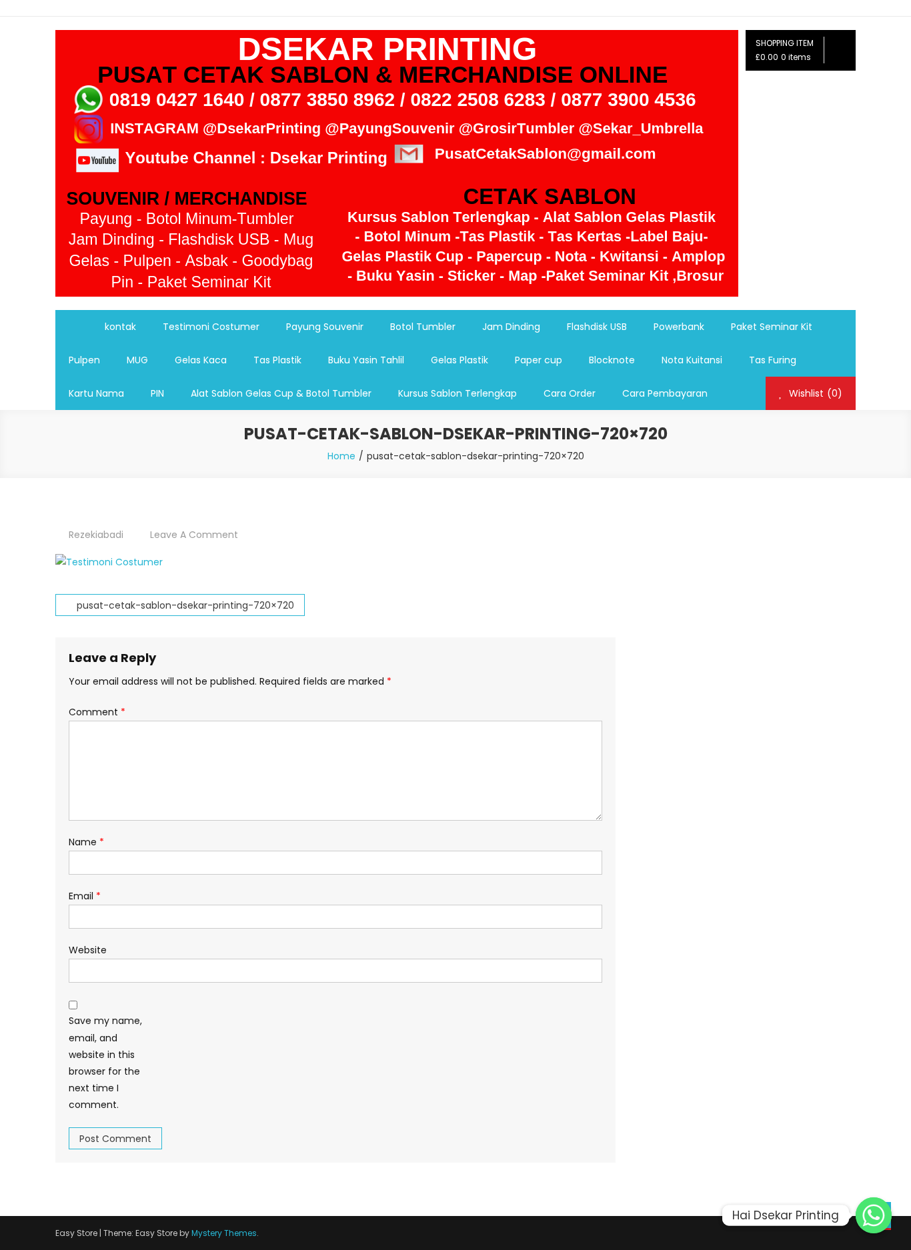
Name (86, 842)
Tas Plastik (277, 360)
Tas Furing (772, 360)
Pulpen (84, 360)
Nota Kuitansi (692, 360)
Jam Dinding (511, 326)
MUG (137, 360)
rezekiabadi (96, 534)
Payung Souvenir (324, 326)
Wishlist (814, 393)
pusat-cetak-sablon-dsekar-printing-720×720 (185, 605)
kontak (120, 326)
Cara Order (570, 393)
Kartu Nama (96, 393)
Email (85, 896)
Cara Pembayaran (665, 393)
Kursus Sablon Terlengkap (457, 393)
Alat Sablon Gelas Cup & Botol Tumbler (281, 393)
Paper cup (538, 360)
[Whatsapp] (874, 1215)
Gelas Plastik (459, 360)
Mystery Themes (224, 1233)
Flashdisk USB (597, 326)
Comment (97, 712)
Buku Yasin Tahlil (366, 360)
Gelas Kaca (201, 360)
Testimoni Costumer (211, 326)
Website (88, 950)
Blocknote (612, 360)
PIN (157, 393)
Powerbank (679, 326)
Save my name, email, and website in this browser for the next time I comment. (105, 1062)
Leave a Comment (194, 534)
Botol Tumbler (422, 326)
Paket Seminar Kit (771, 326)
